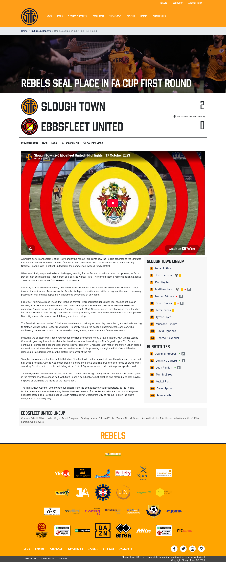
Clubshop (178, 3)
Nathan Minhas (164, 296)
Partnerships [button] (159, 16)
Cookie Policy (48, 559)
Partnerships (75, 549)
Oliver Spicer (165, 388)
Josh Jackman (164, 275)
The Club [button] (131, 16)
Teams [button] (60, 16)
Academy (93, 549)
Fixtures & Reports (77, 16)
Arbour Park (195, 3)
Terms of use (30, 559)
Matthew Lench (164, 289)
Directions (56, 549)
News (49, 16)
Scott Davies (164, 303)
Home (24, 31)
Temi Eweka (163, 310)
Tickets (163, 3)
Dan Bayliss (162, 282)
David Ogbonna (166, 331)
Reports (40, 549)
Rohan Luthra (163, 268)
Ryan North (164, 395)
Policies (63, 559)
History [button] (144, 16)
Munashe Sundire (166, 324)
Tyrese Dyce (163, 317)
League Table (98, 16)
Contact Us (126, 549)
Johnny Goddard (166, 360)
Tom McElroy (164, 374)
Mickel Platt (163, 381)
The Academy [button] (115, 16)
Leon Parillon (164, 367)
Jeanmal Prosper (165, 353)
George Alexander (168, 338)
